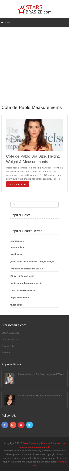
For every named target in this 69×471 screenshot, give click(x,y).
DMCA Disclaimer (10, 333)
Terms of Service (9, 339)
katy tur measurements (22, 290)
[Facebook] (4, 425)
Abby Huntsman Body (22, 276)
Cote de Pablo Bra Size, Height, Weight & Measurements (33, 159)
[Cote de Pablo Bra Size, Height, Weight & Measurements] (34, 135)
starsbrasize (17, 241)
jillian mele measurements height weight (32, 261)
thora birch (16, 304)
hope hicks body (19, 297)
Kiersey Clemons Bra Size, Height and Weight (41, 374)
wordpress (16, 254)
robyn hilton (17, 247)
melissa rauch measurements (26, 283)
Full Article (17, 184)
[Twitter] (29, 425)
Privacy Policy (8, 346)
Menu (8, 22)
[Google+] (13, 425)
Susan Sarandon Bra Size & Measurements (40, 395)
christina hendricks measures (26, 268)
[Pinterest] (21, 425)
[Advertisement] (34, 68)
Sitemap (5, 352)
